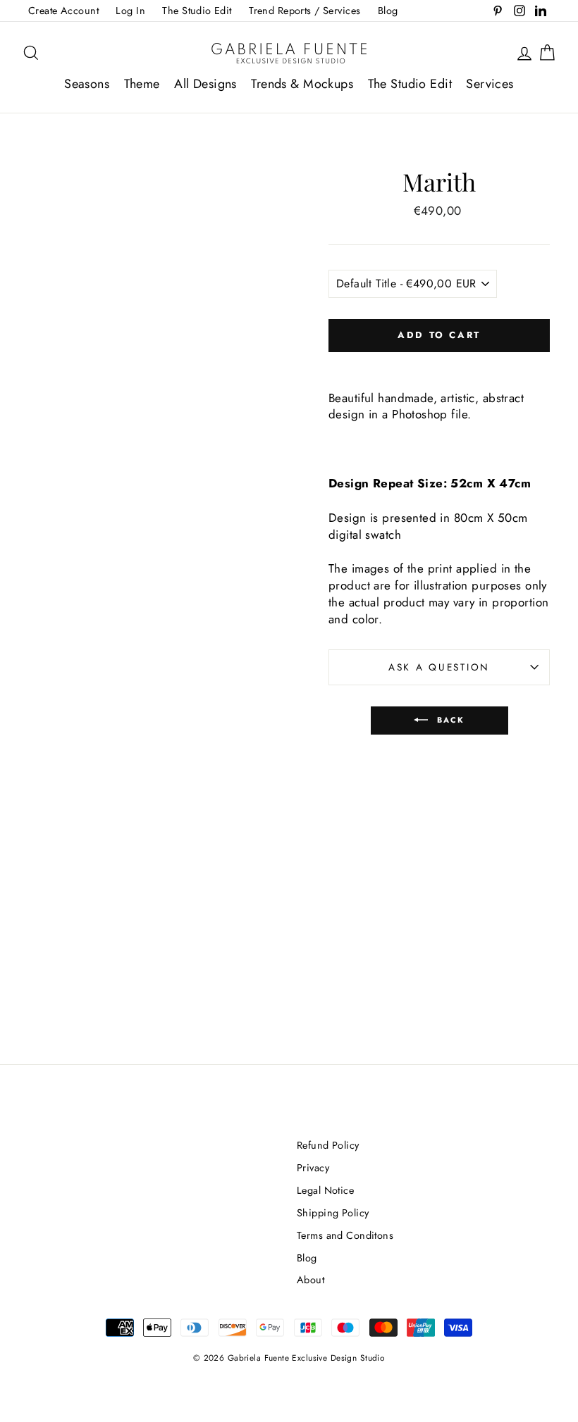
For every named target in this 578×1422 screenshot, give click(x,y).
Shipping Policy (333, 1213)
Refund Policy (328, 1145)
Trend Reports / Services (304, 11)
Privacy (313, 1168)
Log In (130, 11)
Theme (142, 84)
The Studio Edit (196, 11)
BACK (449, 719)
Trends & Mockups (302, 84)
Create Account (63, 11)
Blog (388, 11)
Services (489, 84)
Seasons (86, 84)
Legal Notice (325, 1190)
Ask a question (439, 667)
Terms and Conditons (345, 1235)
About (310, 1280)
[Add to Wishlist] (439, 364)
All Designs (205, 84)
